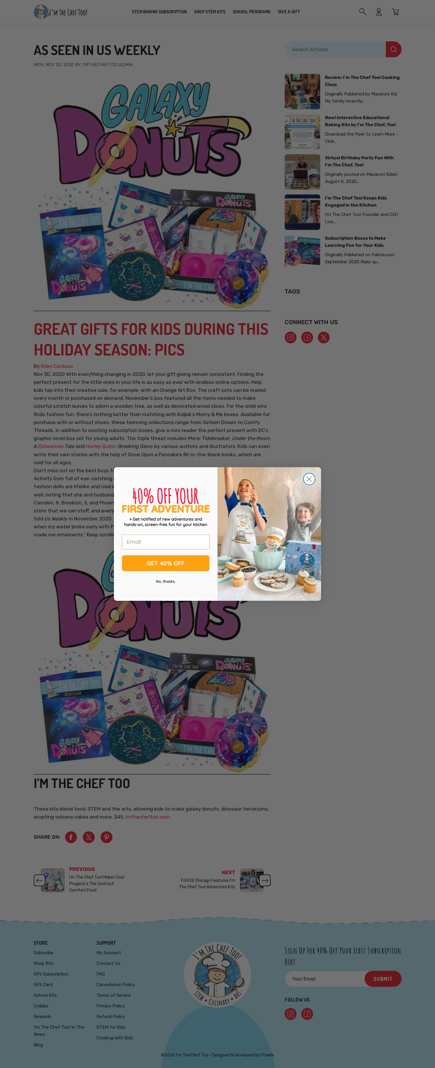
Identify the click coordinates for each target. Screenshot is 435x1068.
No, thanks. (166, 581)
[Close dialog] (309, 479)
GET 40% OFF (166, 563)
